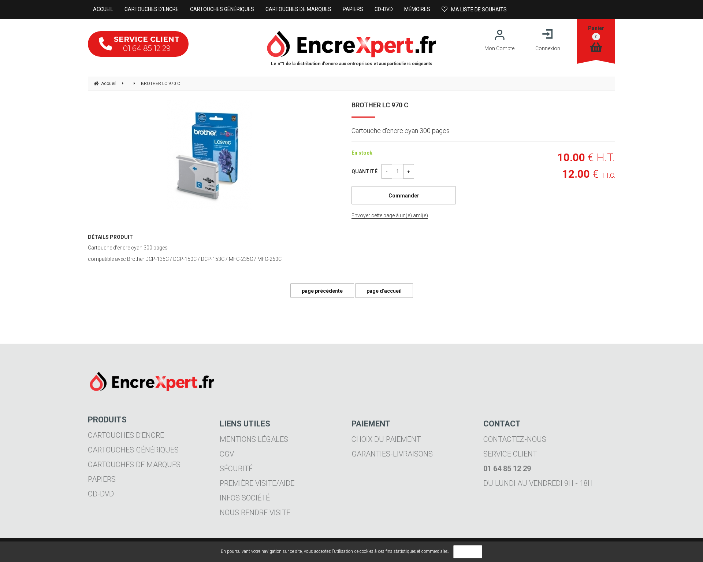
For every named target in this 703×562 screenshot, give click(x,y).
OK (468, 551)
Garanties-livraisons (392, 454)
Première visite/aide (257, 483)
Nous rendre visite (255, 512)
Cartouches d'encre (126, 435)
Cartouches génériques (133, 449)
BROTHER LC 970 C (380, 105)
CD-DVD (101, 493)
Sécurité (236, 468)
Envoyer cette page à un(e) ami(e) (390, 215)
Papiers (102, 479)
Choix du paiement (386, 439)
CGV (227, 454)
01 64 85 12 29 (146, 44)
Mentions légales (254, 439)
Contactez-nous (514, 439)
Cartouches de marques (134, 464)
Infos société (245, 497)
